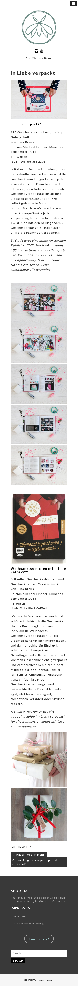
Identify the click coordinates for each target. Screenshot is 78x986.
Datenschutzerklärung (28, 923)
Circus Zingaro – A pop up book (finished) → (35, 862)
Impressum (19, 915)
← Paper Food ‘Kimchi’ (28, 854)
